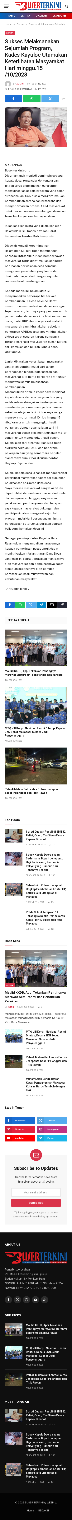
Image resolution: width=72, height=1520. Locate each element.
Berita (25, 16)
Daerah (41, 16)
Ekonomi (59, 16)
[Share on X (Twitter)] (50, 98)
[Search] (66, 6)
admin (20, 84)
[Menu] (6, 6)
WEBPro (51, 1502)
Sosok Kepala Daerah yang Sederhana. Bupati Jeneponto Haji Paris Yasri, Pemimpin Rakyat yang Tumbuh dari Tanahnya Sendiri (44, 862)
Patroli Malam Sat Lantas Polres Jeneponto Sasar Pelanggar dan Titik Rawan (46, 1061)
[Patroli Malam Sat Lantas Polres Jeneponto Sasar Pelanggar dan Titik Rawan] (36, 766)
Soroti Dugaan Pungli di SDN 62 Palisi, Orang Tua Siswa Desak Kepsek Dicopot (45, 835)
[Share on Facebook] (13, 98)
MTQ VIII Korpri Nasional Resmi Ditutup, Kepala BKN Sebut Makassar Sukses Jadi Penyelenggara (35, 732)
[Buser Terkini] (38, 6)
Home (11, 16)
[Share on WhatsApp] (32, 98)
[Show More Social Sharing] (63, 98)
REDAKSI (43, 1510)
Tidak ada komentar (20, 89)
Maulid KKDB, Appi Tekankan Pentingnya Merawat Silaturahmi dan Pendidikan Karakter (35, 997)
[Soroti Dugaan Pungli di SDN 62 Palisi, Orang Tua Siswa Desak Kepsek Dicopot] (13, 835)
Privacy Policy (37, 1216)
